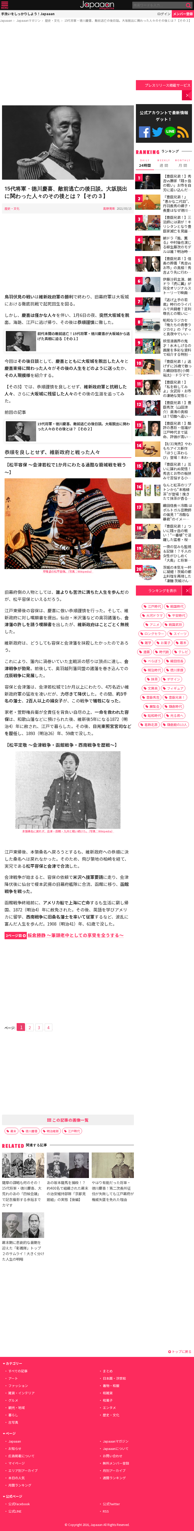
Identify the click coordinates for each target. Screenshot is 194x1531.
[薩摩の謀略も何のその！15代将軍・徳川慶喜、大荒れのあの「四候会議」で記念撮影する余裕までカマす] (23, 1166)
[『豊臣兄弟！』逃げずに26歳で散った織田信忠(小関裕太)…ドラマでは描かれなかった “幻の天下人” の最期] (147, 367)
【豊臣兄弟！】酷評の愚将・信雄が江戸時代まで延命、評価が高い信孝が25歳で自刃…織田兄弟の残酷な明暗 (177, 436)
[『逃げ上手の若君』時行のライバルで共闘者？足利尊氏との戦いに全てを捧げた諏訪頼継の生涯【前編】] (147, 305)
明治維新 (53, 1131)
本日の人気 (16, 1477)
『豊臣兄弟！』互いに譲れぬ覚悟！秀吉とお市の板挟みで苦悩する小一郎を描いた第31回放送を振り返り (177, 475)
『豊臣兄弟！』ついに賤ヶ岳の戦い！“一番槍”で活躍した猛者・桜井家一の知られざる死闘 (177, 537)
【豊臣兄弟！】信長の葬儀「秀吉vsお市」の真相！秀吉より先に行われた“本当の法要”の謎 (177, 270)
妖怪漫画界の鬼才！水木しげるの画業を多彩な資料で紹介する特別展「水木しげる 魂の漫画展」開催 (177, 352)
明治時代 (154, 670)
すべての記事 (18, 1371)
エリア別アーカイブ (23, 1470)
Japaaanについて (116, 1448)
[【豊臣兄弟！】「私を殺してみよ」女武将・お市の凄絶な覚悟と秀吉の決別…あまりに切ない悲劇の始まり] (147, 388)
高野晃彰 (109, 208)
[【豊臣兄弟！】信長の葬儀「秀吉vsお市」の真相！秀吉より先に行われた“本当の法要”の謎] (147, 264)
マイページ (16, 1463)
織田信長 (176, 660)
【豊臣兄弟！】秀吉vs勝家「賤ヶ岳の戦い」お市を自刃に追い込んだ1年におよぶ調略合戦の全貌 (177, 187)
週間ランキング (114, 1477)
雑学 (148, 642)
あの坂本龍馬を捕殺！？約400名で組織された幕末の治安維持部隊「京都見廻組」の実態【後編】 (67, 1191)
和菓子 (108, 1400)
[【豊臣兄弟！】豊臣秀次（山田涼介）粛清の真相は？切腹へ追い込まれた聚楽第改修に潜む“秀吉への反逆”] (147, 408)
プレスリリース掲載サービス (167, 85)
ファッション (18, 1385)
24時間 (145, 163)
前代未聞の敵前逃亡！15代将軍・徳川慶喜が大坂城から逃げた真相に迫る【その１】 (83, 336)
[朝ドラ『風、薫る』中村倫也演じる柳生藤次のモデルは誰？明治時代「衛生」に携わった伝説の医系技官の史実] (147, 244)
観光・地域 (16, 1407)
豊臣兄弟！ (177, 697)
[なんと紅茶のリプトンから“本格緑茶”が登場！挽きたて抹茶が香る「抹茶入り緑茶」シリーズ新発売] (147, 491)
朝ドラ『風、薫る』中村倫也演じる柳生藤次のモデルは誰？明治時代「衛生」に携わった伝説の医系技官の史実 (177, 251)
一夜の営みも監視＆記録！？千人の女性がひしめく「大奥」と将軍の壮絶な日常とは (177, 555)
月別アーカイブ (114, 1470)
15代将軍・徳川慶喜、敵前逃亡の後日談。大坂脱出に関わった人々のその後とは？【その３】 (128, 20)
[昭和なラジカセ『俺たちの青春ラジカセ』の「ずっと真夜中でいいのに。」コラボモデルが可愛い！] (147, 326)
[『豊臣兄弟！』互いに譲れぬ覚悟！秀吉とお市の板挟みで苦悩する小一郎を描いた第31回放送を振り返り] (147, 470)
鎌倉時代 (175, 706)
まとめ (108, 1371)
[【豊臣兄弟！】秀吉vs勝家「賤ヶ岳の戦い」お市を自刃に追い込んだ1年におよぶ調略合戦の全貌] (147, 182)
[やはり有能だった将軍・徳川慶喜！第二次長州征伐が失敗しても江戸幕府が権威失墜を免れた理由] (113, 1166)
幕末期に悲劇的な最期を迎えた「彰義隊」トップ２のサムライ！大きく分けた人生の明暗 (23, 1251)
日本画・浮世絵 (114, 1378)
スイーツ (180, 633)
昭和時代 (154, 715)
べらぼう (154, 660)
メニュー (4, 5)
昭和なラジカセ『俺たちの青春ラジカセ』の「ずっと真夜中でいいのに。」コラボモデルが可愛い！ (177, 331)
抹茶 (154, 679)
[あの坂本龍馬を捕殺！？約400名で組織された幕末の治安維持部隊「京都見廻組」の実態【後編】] (68, 1166)
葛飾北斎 (151, 724)
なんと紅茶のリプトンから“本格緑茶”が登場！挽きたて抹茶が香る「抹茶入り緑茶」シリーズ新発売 (177, 496)
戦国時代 (176, 606)
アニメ (154, 624)
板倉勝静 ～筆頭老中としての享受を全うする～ (65, 935)
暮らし (13, 1414)
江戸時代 (74, 1131)
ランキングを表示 (162, 590)
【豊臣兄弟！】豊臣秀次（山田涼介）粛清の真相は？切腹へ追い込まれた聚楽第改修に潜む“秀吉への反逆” (177, 416)
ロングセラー (154, 633)
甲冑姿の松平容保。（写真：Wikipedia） (67, 571)
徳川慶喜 (32, 1131)
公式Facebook (144, 132)
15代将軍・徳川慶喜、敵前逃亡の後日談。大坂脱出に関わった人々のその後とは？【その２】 (83, 426)
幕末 (13, 1131)
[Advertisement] (68, 65)
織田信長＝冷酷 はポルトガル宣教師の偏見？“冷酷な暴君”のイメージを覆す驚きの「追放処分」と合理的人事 (177, 519)
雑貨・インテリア (21, 1393)
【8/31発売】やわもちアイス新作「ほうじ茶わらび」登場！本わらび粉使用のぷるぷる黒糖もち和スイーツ (177, 457)
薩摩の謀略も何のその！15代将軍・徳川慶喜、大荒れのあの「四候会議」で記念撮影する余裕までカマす (21, 1193)
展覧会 (154, 706)
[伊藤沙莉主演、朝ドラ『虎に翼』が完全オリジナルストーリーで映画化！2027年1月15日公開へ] (147, 285)
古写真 (13, 1422)
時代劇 (164, 651)
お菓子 (166, 642)
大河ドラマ (154, 615)
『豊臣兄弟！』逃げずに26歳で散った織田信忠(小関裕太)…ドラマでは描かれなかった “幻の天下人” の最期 (177, 375)
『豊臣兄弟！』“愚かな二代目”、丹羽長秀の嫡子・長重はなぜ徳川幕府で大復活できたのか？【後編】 (177, 208)
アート (13, 1378)
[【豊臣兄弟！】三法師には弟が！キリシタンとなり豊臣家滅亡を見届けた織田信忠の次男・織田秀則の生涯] (147, 223)
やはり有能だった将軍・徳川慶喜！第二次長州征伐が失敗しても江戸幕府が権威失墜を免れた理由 (113, 1191)
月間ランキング (19, 1485)
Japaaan (97, 5)
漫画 (146, 651)
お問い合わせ (113, 1455)
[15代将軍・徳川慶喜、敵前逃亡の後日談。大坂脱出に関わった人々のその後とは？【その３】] (68, 143)
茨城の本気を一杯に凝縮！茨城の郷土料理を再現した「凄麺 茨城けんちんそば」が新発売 (177, 576)
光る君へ (176, 715)
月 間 (183, 163)
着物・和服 (111, 1385)
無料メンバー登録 (116, 1463)
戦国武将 (175, 624)
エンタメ (109, 1407)
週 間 (163, 163)
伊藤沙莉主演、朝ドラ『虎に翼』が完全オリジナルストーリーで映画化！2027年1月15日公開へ (177, 290)
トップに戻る (181, 1351)
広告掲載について (21, 1455)
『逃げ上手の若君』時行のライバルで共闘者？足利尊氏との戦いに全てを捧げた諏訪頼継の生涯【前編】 (177, 311)
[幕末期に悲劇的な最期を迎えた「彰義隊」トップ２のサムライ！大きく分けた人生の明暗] (23, 1225)
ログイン (164, 13)
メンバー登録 (183, 13)
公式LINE (170, 132)
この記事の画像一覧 (70, 1120)
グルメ (13, 1400)
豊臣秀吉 (152, 697)
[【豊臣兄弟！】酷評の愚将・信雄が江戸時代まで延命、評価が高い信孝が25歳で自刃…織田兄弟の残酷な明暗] (147, 429)
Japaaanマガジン (28, 20)
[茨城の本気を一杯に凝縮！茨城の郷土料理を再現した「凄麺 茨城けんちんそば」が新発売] (147, 573)
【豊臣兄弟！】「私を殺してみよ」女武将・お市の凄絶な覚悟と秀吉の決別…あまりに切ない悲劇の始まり (177, 395)
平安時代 (178, 615)
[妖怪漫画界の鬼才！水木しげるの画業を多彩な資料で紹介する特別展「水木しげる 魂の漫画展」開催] (147, 347)
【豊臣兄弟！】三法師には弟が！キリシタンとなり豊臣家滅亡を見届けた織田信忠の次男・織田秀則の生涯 (177, 231)
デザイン (173, 679)
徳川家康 (176, 670)
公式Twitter (157, 132)
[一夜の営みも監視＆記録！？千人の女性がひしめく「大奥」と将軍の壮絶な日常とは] (147, 552)
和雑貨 (108, 1393)
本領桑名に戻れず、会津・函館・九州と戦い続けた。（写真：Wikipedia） (68, 831)
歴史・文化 (52, 20)
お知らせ (14, 1448)
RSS (183, 132)
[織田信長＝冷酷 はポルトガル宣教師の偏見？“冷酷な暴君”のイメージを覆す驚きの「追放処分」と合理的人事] (147, 511)
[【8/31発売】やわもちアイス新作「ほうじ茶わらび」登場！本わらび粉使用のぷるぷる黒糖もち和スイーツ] (147, 449)
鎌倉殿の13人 (177, 724)
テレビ (183, 651)
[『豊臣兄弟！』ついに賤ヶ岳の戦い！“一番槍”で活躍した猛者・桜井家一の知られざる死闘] (147, 532)
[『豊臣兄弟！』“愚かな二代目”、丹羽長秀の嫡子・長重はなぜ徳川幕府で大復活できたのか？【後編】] (147, 203)
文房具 (153, 688)
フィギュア (175, 688)
